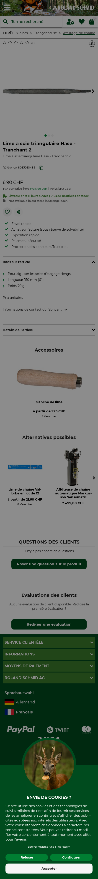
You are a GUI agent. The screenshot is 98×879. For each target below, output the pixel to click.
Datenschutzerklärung (41, 846)
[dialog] (49, 439)
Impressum (63, 846)
